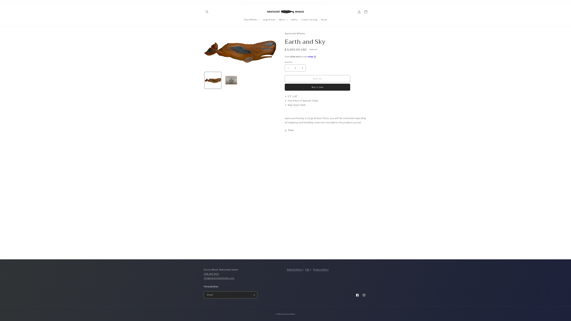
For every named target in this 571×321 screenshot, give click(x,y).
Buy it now (317, 87)
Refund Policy (294, 269)
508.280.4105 (211, 274)
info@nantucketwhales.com (219, 278)
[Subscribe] (254, 294)
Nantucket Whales (288, 314)
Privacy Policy (320, 269)
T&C (307, 269)
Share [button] (291, 130)
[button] (207, 12)
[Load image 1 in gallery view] (212, 80)
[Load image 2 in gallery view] (231, 80)
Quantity (288, 62)
